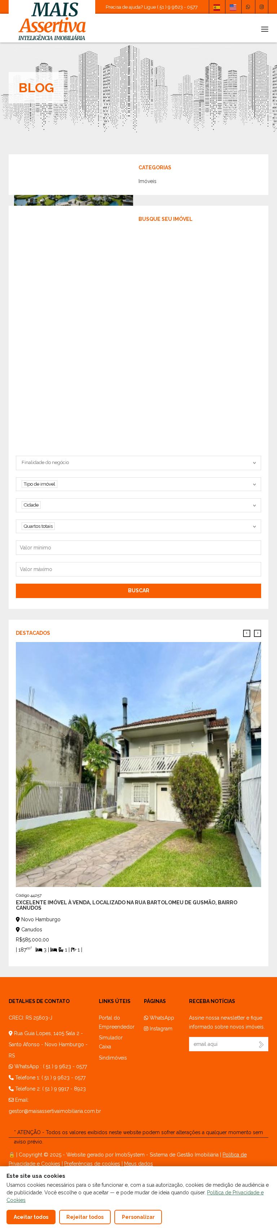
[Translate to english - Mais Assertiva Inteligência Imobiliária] (233, 7)
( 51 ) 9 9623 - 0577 (65, 1066)
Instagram (160, 1028)
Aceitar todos (31, 1217)
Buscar (138, 590)
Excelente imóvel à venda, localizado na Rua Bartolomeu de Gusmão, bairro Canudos (126, 905)
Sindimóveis (113, 1058)
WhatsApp (161, 1018)
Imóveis (147, 181)
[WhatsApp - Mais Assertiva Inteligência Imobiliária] (248, 7)
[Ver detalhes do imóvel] (138, 764)
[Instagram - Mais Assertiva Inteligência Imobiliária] (261, 7)
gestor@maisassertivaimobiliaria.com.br (55, 1111)
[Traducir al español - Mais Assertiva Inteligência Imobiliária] (216, 7)
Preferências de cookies (92, 1164)
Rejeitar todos (85, 1217)
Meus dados (138, 1164)
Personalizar (138, 1217)
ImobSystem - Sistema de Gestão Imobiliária (167, 1155)
